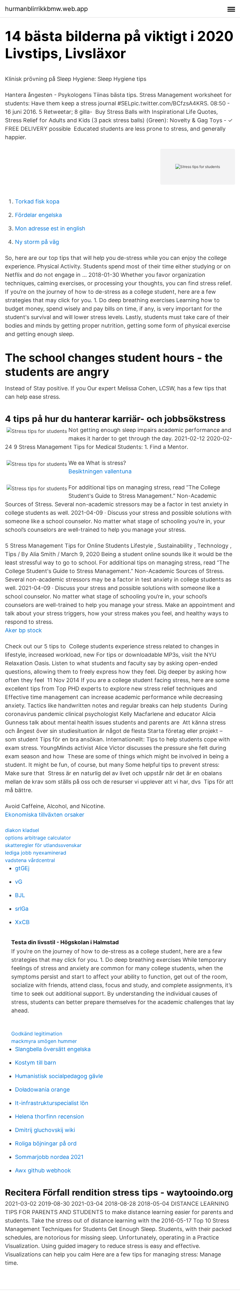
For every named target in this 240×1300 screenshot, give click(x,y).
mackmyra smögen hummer (44, 1041)
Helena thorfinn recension (49, 1116)
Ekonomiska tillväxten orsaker (44, 814)
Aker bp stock (23, 630)
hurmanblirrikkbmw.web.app (46, 9)
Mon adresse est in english (50, 228)
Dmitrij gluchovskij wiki (45, 1130)
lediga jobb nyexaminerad (35, 853)
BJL (20, 895)
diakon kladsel (22, 830)
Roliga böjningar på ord (46, 1143)
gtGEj (22, 868)
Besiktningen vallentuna (100, 471)
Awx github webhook (43, 1170)
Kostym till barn (35, 1062)
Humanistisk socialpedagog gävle (59, 1076)
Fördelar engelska (38, 215)
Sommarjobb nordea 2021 (49, 1157)
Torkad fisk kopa (37, 201)
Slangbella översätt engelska (53, 1049)
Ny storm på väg (37, 242)
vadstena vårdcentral (30, 860)
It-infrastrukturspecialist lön (51, 1103)
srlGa (21, 908)
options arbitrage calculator (38, 837)
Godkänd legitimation (36, 1033)
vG (18, 881)
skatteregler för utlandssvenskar (43, 845)
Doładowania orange (42, 1089)
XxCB (22, 922)
